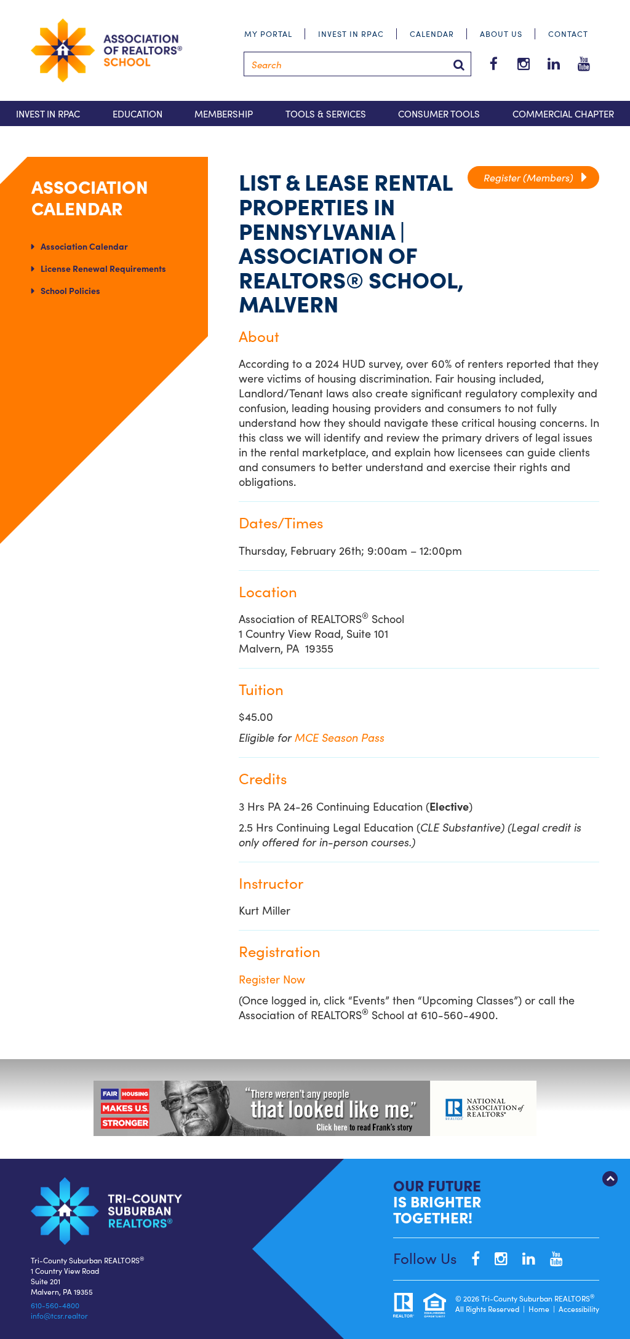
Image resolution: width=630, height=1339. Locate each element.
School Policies (70, 290)
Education (137, 113)
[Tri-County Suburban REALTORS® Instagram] (495, 1257)
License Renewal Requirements (103, 268)
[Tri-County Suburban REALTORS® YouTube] (550, 1257)
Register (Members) (533, 177)
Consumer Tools (439, 113)
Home (538, 1308)
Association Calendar (84, 246)
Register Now (272, 979)
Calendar (432, 33)
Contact (568, 33)
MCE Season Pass (340, 737)
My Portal (268, 33)
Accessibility (579, 1308)
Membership (223, 113)
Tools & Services (325, 113)
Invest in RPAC (351, 33)
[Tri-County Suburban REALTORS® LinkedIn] (522, 1257)
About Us (501, 33)
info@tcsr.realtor (59, 1315)
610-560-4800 (55, 1305)
